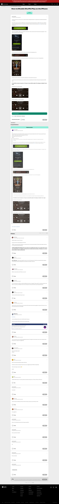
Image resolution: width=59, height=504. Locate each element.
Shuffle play (23, 116)
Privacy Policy (13, 502)
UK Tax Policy (37, 502)
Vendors (21, 495)
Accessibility (26, 502)
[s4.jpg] (20, 105)
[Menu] (57, 4)
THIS (12, 20)
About (13, 488)
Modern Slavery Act (31, 502)
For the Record (14, 492)
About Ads (22, 502)
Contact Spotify (31, 493)
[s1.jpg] (20, 55)
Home (5, 6)
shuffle (15, 116)
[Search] (52, 4)
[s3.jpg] (20, 93)
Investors (21, 493)
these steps (35, 1)
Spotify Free (38, 495)
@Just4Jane (13, 316)
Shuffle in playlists (19, 116)
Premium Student (39, 493)
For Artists (21, 488)
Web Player (30, 490)
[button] (47, 16)
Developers (22, 490)
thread (34, 143)
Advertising (22, 492)
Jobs (12, 490)
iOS (9, 6)
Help (24, 4)
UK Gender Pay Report (42, 502)
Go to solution (30, 13)
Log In (54, 4)
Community (5, 4)
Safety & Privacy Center (7, 502)
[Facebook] (56, 487)
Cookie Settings (18, 502)
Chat (29, 4)
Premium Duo (39, 490)
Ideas (35, 4)
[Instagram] (51, 487)
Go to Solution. (17, 113)
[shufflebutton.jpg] (20, 28)
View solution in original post (16, 226)
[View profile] (12, 130)
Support (30, 488)
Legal (2, 502)
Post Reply (44, 479)
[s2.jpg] (16, 68)
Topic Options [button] (13, 122)
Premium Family (39, 492)
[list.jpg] (17, 42)
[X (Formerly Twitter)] (54, 487)
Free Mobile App (31, 492)
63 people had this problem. (16, 119)
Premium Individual (39, 488)
